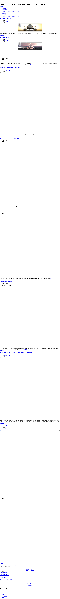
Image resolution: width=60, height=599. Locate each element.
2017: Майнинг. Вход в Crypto (4, 576)
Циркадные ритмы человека (6, 210)
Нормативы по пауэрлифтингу (4, 575)
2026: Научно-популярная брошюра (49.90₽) (6, 579)
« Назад (1, 565)
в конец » (13, 565)
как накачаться (4, 8)
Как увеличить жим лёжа (3, 574)
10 (10, 565)
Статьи (5, 428)
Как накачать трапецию (5, 18)
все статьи (3, 7)
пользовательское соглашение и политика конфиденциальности (10, 11)
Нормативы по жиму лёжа (3, 572)
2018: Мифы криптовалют (3, 577)
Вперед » (16, 565)
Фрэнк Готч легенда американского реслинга (10, 67)
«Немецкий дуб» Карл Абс (6, 281)
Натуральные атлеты (7, 70)
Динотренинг (30, 585)
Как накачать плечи (4, 37)
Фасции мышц (3, 425)
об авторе (3, 10)
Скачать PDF (27, 570)
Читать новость (2, 35)
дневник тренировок (4, 596)
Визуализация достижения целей (7, 56)
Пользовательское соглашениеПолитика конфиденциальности (3, 591)
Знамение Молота (30, 583)
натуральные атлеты (4, 9)
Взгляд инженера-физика (32, 570)
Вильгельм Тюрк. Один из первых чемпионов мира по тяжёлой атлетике (16, 352)
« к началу (3, 565)
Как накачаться (6, 21)
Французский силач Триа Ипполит (8, 495)
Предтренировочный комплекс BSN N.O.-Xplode (10, 138)
